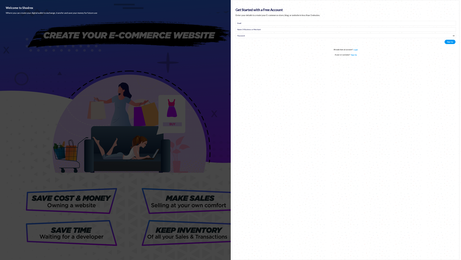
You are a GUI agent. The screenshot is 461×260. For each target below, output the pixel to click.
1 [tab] (111, 210)
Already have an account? (343, 50)
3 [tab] (119, 210)
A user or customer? (342, 55)
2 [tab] (115, 210)
